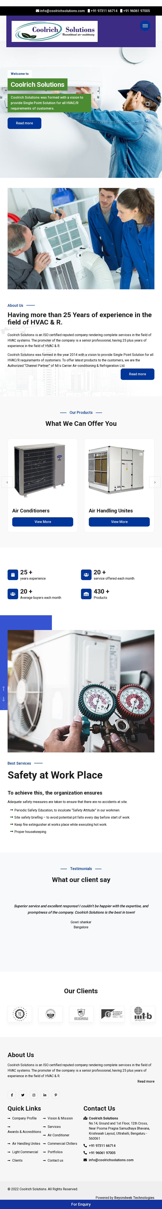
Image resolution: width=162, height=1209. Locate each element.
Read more (24, 122)
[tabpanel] (81, 109)
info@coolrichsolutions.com (62, 11)
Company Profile (24, 1118)
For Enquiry (81, 1204)
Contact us (55, 1160)
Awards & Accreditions (24, 1132)
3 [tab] (147, 116)
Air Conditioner (58, 1135)
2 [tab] (147, 110)
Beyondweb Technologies (134, 1198)
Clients (17, 1160)
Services (54, 1127)
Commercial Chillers (62, 1144)
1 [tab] (147, 104)
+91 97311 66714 (103, 11)
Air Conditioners (31, 511)
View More (43, 522)
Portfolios (55, 1152)
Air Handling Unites (111, 511)
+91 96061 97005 (136, 11)
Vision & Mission (60, 1118)
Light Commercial (25, 1152)
